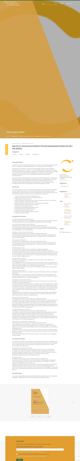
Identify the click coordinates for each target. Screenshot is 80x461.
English (62, 3)
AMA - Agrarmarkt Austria (65, 232)
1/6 (32, 416)
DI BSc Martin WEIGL (68, 216)
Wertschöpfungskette (35, 154)
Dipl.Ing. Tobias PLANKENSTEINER (67, 222)
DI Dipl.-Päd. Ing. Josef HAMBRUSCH (67, 210)
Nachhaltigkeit (27, 154)
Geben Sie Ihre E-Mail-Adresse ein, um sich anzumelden (29, 446)
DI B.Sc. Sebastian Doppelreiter (67, 204)
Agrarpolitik (21, 154)
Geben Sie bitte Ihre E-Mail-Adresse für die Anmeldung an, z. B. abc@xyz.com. (29, 451)
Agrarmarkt (14, 154)
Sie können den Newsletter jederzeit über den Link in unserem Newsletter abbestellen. (31, 456)
